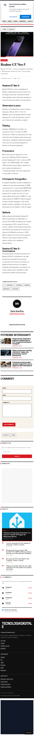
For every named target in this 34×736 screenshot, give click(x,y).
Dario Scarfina (17, 311)
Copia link (15, 289)
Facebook (10, 285)
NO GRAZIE (13, 17)
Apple (2, 662)
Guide (2, 667)
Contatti (3, 643)
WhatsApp (6, 289)
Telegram (19, 285)
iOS (2, 660)
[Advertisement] (17, 486)
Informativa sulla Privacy (7, 679)
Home (13, 435)
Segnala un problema (6, 687)
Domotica (3, 665)
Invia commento (9, 424)
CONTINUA (25, 17)
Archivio (11, 29)
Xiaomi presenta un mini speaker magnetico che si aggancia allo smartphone (22, 364)
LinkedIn (26, 285)
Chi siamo (3, 640)
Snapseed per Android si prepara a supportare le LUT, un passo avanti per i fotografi (22, 341)
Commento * (6, 402)
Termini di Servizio (5, 684)
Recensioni (3, 670)
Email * (4, 395)
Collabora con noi (5, 646)
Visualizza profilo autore (17, 324)
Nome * (4, 388)
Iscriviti (17, 456)
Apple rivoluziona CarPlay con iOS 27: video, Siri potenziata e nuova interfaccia (22, 353)
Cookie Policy (4, 681)
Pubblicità (3, 648)
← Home (4, 29)
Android (3, 657)
